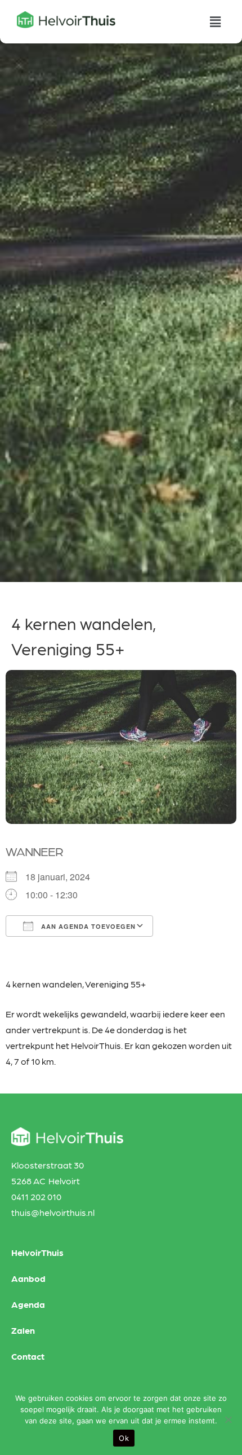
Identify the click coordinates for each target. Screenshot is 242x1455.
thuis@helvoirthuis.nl (53, 1212)
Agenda (28, 1304)
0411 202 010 (36, 1196)
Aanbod (28, 1278)
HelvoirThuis (37, 1252)
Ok (124, 1438)
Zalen (23, 1330)
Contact (27, 1356)
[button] (215, 21)
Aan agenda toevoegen (87, 926)
